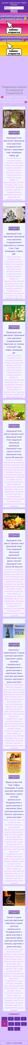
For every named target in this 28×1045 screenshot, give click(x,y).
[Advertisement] (14, 69)
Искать (14, 11)
